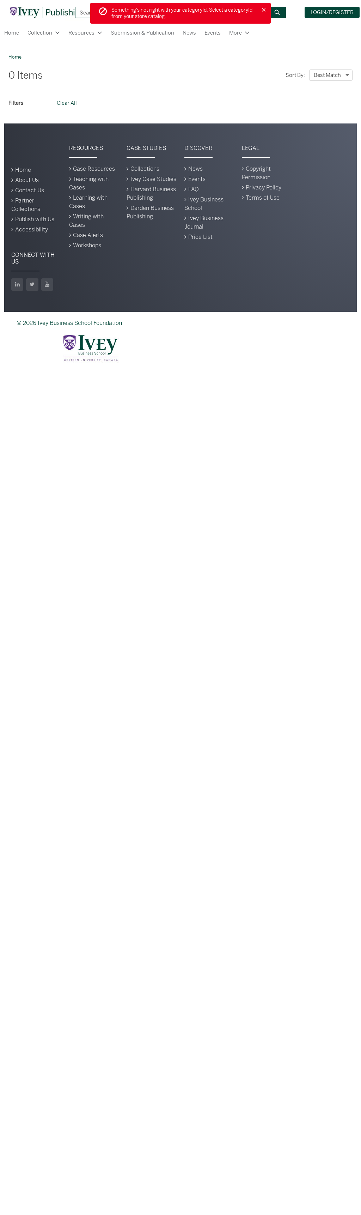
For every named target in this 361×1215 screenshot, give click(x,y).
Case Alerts (88, 235)
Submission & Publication (142, 32)
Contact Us (29, 190)
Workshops (87, 245)
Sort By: (295, 75)
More (235, 32)
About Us (27, 180)
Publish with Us (34, 219)
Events (212, 32)
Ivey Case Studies (153, 179)
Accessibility (31, 229)
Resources (81, 32)
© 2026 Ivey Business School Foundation (69, 323)
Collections (144, 169)
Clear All (67, 102)
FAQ (193, 189)
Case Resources (94, 169)
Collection (39, 32)
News (189, 32)
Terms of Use (263, 197)
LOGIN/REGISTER (332, 12)
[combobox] (331, 75)
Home (11, 32)
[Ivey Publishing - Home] (47, 12)
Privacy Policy (263, 187)
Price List (200, 237)
